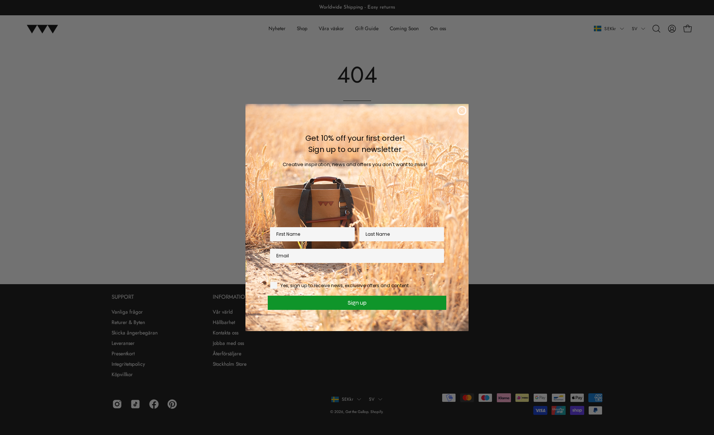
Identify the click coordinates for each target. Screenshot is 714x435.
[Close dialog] (462, 110)
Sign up (357, 302)
